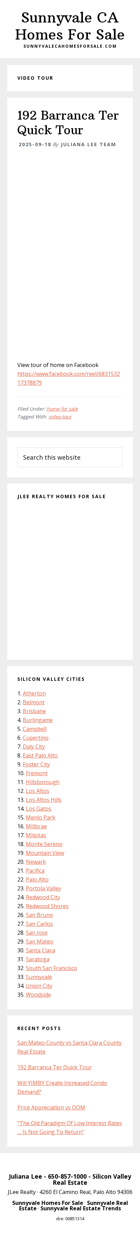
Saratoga (37, 959)
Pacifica (35, 870)
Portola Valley (43, 888)
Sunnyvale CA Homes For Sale (70, 26)
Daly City (34, 746)
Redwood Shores (47, 906)
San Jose (37, 932)
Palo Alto (37, 879)
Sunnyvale (39, 977)
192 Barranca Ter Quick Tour (68, 123)
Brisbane (34, 711)
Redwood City (43, 897)
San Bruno (39, 915)
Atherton (34, 693)
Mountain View (45, 853)
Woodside (38, 994)
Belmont (34, 702)
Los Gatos (38, 808)
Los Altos (37, 791)
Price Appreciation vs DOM (51, 1107)
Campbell (35, 729)
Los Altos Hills (44, 799)
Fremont (37, 773)
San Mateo (39, 941)
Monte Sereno (44, 844)
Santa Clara (40, 950)
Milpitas (36, 835)
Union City (39, 986)
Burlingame (38, 720)
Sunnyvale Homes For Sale (47, 1203)
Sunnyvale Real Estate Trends (80, 1208)
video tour (60, 416)
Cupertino (36, 737)
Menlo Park (40, 817)
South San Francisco (51, 968)
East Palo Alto (40, 755)
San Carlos (39, 924)
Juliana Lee (25, 1176)
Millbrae (36, 826)
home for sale (62, 408)
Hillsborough (42, 782)
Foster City (36, 764)
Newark (36, 861)
